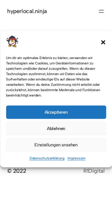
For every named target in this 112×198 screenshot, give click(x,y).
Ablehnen (56, 128)
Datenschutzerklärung (47, 158)
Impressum (76, 158)
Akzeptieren (56, 112)
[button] (103, 42)
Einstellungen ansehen (56, 145)
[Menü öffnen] (101, 11)
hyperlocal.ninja (27, 11)
